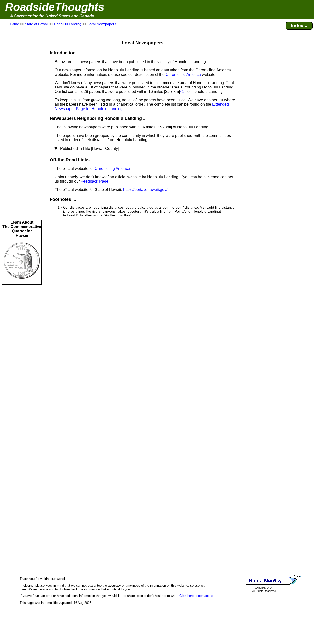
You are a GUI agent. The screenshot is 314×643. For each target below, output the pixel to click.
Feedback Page (94, 181)
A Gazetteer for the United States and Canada (52, 16)
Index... (299, 25)
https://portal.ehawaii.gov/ (145, 190)
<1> (183, 91)
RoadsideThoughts (54, 7)
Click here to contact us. (196, 596)
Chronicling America (183, 74)
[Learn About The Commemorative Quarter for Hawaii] (21, 282)
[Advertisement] (21, 123)
